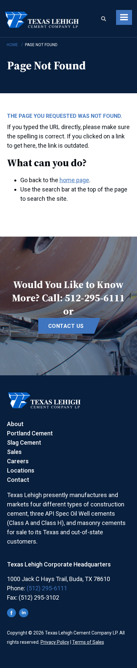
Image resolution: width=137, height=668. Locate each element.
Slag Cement (24, 442)
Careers (18, 461)
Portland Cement (30, 433)
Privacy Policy (55, 642)
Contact (18, 479)
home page (74, 180)
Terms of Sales (88, 642)
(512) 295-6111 (47, 588)
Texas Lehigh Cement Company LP (42, 20)
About (15, 423)
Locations (20, 470)
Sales (14, 451)
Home (12, 44)
